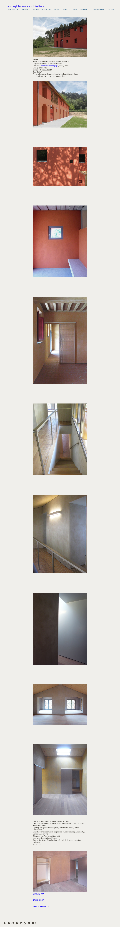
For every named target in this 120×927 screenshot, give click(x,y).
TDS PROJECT (38, 900)
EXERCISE (46, 9)
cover (111, 9)
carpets (25, 9)
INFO (75, 9)
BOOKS (57, 9)
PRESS (66, 9)
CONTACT (84, 9)
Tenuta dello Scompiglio (49, 66)
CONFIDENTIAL (98, 9)
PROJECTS (13, 9)
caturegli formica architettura (25, 6)
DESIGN (36, 9)
